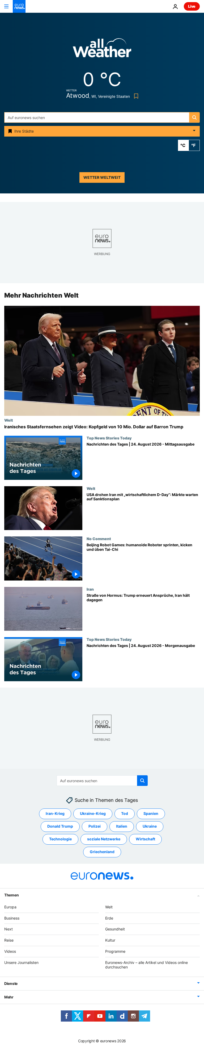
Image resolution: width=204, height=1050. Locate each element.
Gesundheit (115, 929)
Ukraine (150, 826)
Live (192, 6)
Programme (115, 951)
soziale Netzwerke (103, 839)
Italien (121, 826)
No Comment (99, 538)
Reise (9, 940)
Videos (10, 951)
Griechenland (102, 852)
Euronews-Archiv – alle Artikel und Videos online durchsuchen (146, 964)
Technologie (60, 839)
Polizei (94, 826)
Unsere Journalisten (21, 962)
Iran (90, 589)
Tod (124, 813)
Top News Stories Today (109, 438)
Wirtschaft (145, 839)
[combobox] (102, 117)
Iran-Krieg (55, 813)
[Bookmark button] (135, 96)
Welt (8, 420)
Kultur (110, 940)
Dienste (11, 983)
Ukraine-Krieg (93, 813)
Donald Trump (60, 826)
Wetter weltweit (102, 177)
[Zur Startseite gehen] (19, 6)
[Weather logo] (102, 49)
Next (8, 929)
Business (11, 918)
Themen (11, 895)
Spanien (150, 813)
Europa (10, 907)
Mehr (9, 997)
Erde (109, 918)
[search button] (194, 117)
